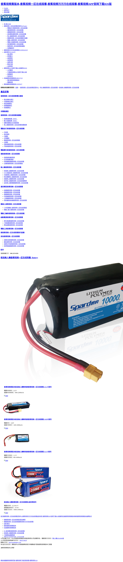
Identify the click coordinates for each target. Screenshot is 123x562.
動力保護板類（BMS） (11, 120)
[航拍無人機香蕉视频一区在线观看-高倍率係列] (32, 498)
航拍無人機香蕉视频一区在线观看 (69, 87)
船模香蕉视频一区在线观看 (12, 192)
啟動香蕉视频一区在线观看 (15, 32)
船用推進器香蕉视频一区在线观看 (14, 246)
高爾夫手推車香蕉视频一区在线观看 (14, 244)
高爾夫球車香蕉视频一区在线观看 (14, 240)
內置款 (6, 136)
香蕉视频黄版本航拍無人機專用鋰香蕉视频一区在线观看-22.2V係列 (28, 387)
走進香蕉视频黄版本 (13, 78)
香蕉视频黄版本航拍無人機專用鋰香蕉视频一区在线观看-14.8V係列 (28, 419)
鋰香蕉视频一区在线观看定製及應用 (14, 519)
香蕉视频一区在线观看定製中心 (15, 26)
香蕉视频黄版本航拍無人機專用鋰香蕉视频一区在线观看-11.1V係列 (27, 452)
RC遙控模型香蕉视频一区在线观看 (14, 531)
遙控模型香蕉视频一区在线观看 (16, 34)
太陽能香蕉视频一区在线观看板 (13, 163)
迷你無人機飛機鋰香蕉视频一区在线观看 (16, 183)
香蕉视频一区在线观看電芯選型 (12, 96)
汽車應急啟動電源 (9, 535)
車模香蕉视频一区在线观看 (12, 194)
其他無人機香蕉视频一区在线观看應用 (15, 181)
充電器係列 (10, 48)
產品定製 (5, 92)
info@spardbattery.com (15, 542)
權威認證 (10, 82)
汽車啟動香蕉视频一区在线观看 (13, 223)
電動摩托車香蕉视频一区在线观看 (13, 150)
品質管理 (10, 60)
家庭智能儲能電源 (9, 157)
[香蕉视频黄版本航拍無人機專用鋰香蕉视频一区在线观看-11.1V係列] (16, 448)
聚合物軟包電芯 (8, 99)
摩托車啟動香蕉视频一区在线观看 (14, 221)
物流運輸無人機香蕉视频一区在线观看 (15, 177)
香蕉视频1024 (33, 560)
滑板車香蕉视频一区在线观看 (12, 144)
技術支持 (10, 76)
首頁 (16, 87)
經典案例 (10, 74)
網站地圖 (6, 12)
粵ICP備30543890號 (58, 538)
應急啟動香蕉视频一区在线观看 (13, 225)
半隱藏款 (6, 138)
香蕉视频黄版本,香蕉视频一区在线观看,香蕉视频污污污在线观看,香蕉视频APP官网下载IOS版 (56, 3)
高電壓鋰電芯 (8, 105)
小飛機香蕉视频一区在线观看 (12, 198)
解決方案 (10, 64)
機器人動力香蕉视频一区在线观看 (14, 209)
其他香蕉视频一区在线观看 (15, 44)
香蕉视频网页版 (10, 560)
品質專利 (10, 58)
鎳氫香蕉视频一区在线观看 (12, 242)
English (6, 8)
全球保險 (10, 66)
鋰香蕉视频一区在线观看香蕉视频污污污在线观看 (18, 521)
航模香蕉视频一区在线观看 (12, 190)
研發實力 (10, 56)
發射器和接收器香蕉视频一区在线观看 (15, 200)
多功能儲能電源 (8, 159)
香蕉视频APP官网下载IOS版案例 (15, 68)
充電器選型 (5, 111)
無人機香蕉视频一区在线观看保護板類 (15, 125)
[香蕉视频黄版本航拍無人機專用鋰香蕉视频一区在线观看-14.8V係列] (16, 416)
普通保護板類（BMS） (11, 118)
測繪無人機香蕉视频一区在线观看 (14, 179)
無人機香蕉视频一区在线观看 (16, 36)
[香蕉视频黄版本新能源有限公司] (10, 20)
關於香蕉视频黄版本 (13, 80)
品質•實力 (9, 52)
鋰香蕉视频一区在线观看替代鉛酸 (17, 38)
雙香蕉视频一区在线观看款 (12, 140)
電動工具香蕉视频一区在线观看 (16, 42)
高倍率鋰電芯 (8, 103)
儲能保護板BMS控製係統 (11, 122)
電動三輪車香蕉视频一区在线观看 (13, 213)
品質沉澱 (10, 62)
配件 (2, 250)
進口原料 (10, 54)
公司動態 (10, 70)
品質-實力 (7, 523)
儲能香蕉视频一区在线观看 (15, 30)
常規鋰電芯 (7, 107)
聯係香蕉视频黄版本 (13, 84)
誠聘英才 (6, 10)
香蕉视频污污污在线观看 (16, 50)
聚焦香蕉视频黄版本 (10, 525)
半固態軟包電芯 (8, 101)
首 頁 (7, 24)
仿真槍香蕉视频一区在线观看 (12, 196)
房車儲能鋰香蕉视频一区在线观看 (14, 161)
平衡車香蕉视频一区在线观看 (12, 146)
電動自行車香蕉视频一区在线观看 (17, 28)
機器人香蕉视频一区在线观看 (16, 40)
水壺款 (6, 142)
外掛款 (6, 132)
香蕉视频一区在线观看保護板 (16, 46)
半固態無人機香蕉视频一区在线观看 (14, 175)
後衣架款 (6, 134)
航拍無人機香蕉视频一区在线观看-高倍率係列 (20, 502)
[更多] (6, 396)
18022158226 (23, 540)
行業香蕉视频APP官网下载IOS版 (17, 72)
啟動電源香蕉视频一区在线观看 (12, 217)
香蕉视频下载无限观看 (22, 560)
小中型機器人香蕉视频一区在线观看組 (15, 207)
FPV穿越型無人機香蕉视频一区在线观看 (16, 173)
